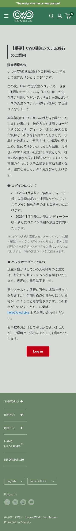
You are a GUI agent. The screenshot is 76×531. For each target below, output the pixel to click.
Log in (38, 351)
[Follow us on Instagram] (23, 502)
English (11, 481)
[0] (68, 16)
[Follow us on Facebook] (7, 502)
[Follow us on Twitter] (15, 502)
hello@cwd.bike (18, 312)
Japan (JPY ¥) (39, 481)
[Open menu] (6, 16)
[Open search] (51, 16)
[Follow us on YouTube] (31, 502)
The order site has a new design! (38, 3)
